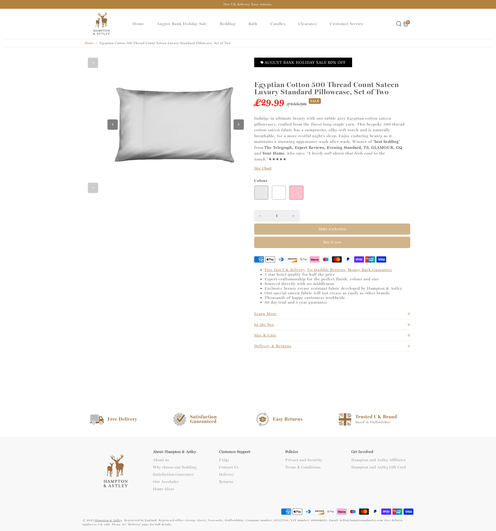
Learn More (265, 313)
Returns (226, 482)
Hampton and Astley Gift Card (378, 467)
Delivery (226, 475)
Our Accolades (166, 482)
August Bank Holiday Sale (182, 23)
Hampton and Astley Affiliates (378, 460)
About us (161, 460)
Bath (253, 23)
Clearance (307, 23)
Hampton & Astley (108, 520)
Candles (277, 23)
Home (138, 23)
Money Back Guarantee (369, 269)
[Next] (93, 188)
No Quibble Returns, (327, 269)
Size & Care (265, 335)
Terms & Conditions (303, 467)
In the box (264, 324)
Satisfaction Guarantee (173, 475)
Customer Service (346, 23)
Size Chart (263, 168)
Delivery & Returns (272, 346)
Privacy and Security (303, 460)
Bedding (228, 23)
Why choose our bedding (175, 467)
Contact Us (229, 467)
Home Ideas (163, 489)
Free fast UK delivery (285, 269)
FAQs (224, 460)
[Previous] (93, 63)
